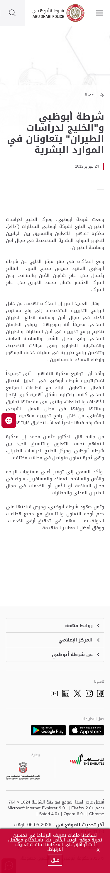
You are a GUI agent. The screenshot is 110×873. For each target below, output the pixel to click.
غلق (55, 860)
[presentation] (102, 189)
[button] (55, 95)
